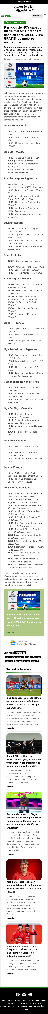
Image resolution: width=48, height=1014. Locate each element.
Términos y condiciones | (28, 1006)
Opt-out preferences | (9, 1006)
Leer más (10, 632)
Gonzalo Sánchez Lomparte (17, 59)
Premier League (22, 661)
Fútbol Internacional (15, 22)
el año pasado (37, 59)
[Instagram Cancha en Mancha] (24, 994)
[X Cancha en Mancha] (30, 994)
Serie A (35, 661)
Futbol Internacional (14, 657)
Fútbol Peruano (33, 657)
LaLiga (9, 661)
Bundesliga (20, 653)
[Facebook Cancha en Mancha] (18, 994)
